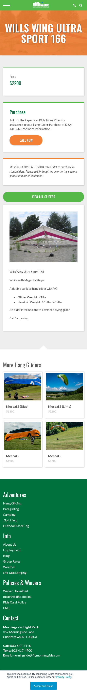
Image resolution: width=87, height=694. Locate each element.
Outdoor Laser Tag (16, 526)
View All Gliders (43, 196)
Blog (6, 555)
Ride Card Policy (14, 602)
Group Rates (11, 561)
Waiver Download (15, 591)
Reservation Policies (17, 596)
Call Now (26, 140)
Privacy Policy (63, 676)
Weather (9, 567)
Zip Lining (10, 520)
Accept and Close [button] (43, 686)
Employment (12, 550)
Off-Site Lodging (15, 572)
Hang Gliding (12, 503)
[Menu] (6, 5)
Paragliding (11, 509)
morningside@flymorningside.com (36, 655)
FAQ (6, 608)
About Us (9, 544)
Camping (9, 514)
